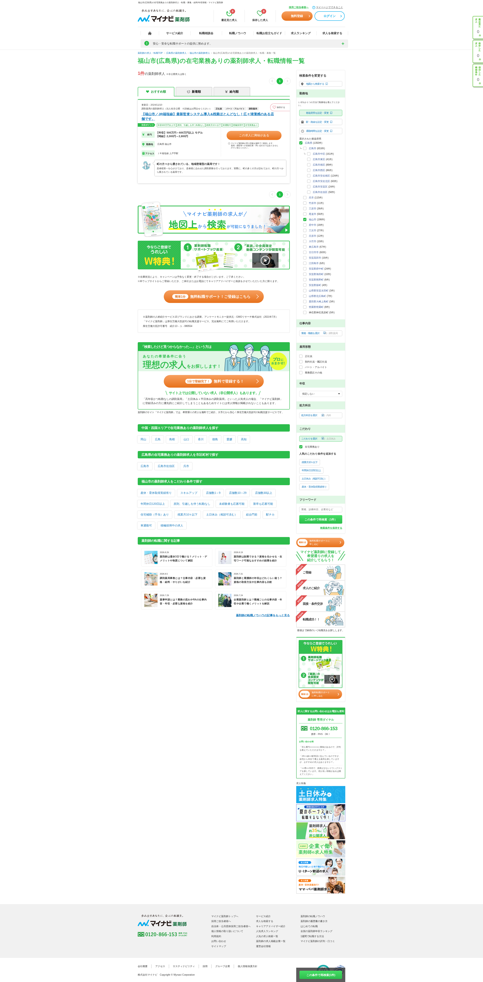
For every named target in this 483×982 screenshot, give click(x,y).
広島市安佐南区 (321, 175)
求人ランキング (301, 33)
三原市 (312, 208)
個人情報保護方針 (247, 966)
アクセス (160, 966)
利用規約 (216, 936)
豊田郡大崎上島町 (318, 301)
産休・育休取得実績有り (156, 492)
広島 (158, 439)
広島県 (308, 142)
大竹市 (312, 241)
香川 (201, 439)
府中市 (312, 225)
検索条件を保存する (331, 527)
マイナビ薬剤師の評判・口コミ (318, 941)
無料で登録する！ (215, 381)
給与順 (234, 91)
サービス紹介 (174, 33)
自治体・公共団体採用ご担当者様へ (231, 926)
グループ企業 (222, 966)
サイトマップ (218, 946)
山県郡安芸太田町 (318, 290)
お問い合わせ (218, 941)
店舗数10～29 (237, 492)
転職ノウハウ (237, 33)
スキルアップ (188, 492)
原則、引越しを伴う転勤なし (192, 503)
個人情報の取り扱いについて (227, 931)
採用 (205, 966)
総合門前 (251, 514)
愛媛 (229, 439)
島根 (172, 439)
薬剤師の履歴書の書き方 (314, 921)
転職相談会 (206, 33)
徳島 (215, 439)
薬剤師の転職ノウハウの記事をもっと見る (263, 615)
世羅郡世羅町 (316, 307)
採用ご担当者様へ (298, 7)
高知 (244, 439)
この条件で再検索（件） (321, 519)
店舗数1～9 (213, 492)
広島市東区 (319, 159)
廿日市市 (314, 252)
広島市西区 (319, 170)
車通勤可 (146, 525)
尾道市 (312, 214)
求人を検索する (332, 33)
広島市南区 (319, 164)
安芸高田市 (315, 257)
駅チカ (270, 514)
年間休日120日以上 (153, 503)
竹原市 (312, 203)
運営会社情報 (263, 946)
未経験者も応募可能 (232, 503)
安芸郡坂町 (315, 285)
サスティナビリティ (184, 966)
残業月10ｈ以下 (188, 514)
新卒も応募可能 (263, 503)
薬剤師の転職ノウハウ (313, 916)
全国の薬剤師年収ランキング (316, 931)
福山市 (312, 219)
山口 (186, 439)
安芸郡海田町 (316, 274)
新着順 (196, 91)
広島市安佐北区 (321, 181)
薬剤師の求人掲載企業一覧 (270, 941)
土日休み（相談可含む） (221, 514)
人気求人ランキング (267, 931)
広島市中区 (319, 153)
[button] (280, 107)
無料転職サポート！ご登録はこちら (213, 296)
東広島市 (314, 246)
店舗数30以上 (263, 492)
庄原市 (312, 235)
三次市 (312, 230)
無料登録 (297, 16)
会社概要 (143, 966)
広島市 (145, 466)
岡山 (143, 439)
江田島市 (314, 263)
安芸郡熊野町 (316, 279)
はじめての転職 (309, 926)
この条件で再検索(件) (320, 975)
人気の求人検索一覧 (267, 936)
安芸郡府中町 (316, 268)
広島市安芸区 (320, 186)
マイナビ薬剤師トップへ (224, 916)
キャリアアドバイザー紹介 (270, 926)
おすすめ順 (158, 91)
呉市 (186, 466)
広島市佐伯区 (166, 466)
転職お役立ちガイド (269, 33)
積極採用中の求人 (172, 525)
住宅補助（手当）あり (155, 514)
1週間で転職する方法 (312, 936)
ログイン (330, 16)
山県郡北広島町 (317, 296)
